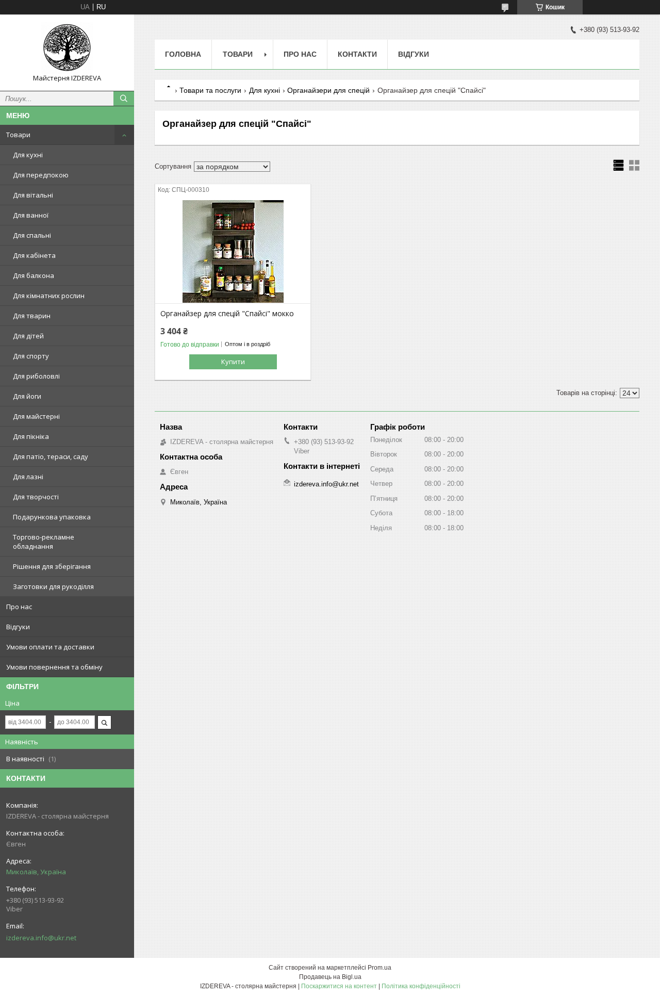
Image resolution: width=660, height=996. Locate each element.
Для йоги (27, 396)
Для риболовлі (36, 376)
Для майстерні (36, 416)
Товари (18, 134)
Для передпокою (41, 174)
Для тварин (32, 315)
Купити (233, 361)
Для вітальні (33, 195)
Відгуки (18, 626)
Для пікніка (31, 436)
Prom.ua (379, 967)
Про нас (19, 606)
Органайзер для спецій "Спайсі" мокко (227, 313)
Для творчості (36, 496)
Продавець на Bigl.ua (330, 977)
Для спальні (32, 235)
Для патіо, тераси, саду (50, 456)
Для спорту (31, 356)
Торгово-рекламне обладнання (43, 541)
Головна (183, 54)
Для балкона (33, 275)
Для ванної (30, 215)
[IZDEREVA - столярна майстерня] (67, 48)
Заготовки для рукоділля (53, 586)
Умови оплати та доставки (50, 646)
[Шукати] (123, 98)
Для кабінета (34, 255)
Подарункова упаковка (52, 516)
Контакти (357, 54)
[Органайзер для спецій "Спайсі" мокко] (232, 251)
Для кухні (28, 154)
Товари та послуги (210, 90)
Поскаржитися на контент (339, 986)
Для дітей (28, 335)
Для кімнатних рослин (49, 295)
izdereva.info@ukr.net (41, 937)
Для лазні (28, 476)
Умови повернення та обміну (54, 667)
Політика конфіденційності (421, 986)
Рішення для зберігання (52, 566)
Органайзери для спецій (328, 90)
